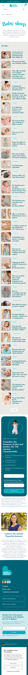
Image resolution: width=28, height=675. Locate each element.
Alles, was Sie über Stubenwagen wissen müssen (19, 215)
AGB (4, 635)
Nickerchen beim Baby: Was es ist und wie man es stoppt (19, 374)
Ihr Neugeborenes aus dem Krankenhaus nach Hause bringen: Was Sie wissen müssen (19, 189)
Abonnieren (14, 491)
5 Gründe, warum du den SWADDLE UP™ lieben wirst (19, 227)
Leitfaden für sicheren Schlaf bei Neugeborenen (18, 88)
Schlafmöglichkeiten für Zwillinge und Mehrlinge (19, 363)
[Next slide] (25, 1)
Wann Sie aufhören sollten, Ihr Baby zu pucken (18, 144)
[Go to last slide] (2, 1)
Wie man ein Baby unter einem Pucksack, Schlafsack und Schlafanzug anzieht (19, 279)
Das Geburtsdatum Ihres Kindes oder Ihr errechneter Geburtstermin (13, 481)
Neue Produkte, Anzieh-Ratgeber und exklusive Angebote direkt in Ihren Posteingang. (13, 622)
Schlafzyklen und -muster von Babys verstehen (18, 239)
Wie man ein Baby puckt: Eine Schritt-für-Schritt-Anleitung (19, 155)
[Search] (23, 9)
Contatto (5, 586)
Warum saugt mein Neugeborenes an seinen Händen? (18, 351)
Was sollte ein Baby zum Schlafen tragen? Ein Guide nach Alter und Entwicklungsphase (19, 74)
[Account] (22, 5)
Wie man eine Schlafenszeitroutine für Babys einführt (19, 328)
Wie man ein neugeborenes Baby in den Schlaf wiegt (19, 339)
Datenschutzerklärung (11, 635)
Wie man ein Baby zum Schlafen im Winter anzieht (18, 122)
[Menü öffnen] (3, 5)
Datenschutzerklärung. (13, 659)
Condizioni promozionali (10, 592)
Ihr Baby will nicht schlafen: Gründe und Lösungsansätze (19, 316)
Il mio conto (6, 589)
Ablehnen (13, 667)
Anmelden (14, 632)
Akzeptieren (13, 663)
